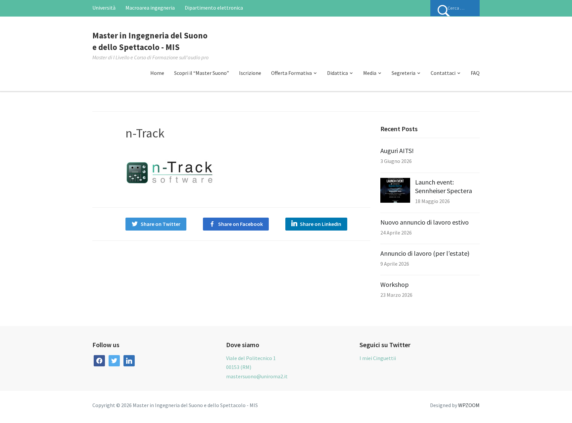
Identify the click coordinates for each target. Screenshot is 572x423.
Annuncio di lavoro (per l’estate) (424, 253)
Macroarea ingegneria (150, 7)
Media (369, 73)
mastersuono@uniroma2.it (257, 376)
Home (157, 73)
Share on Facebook (240, 224)
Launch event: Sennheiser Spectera (443, 186)
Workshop (394, 284)
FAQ (475, 73)
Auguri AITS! (397, 150)
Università (104, 7)
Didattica (337, 73)
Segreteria (403, 73)
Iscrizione (250, 73)
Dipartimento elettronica (214, 7)
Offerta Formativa (291, 73)
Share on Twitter (160, 224)
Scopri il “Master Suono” (201, 73)
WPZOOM (469, 405)
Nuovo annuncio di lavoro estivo (424, 222)
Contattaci (443, 73)
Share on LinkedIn (320, 224)
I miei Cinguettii (377, 358)
